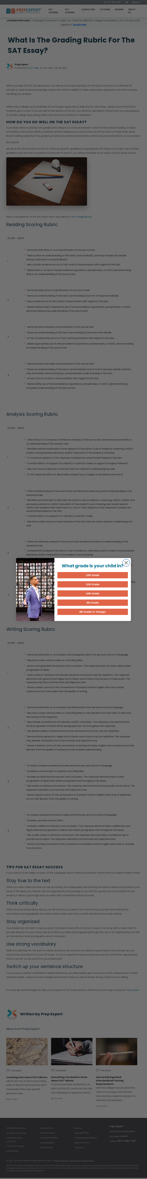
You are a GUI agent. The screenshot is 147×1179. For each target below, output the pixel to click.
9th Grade (93, 602)
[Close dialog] (126, 562)
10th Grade (92, 593)
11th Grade (92, 584)
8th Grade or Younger (92, 611)
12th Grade (92, 575)
